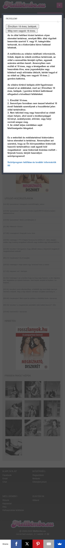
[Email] (48, 544)
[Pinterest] (37, 544)
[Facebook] (16, 544)
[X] (27, 544)
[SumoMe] (59, 544)
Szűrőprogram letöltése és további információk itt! (32, 164)
